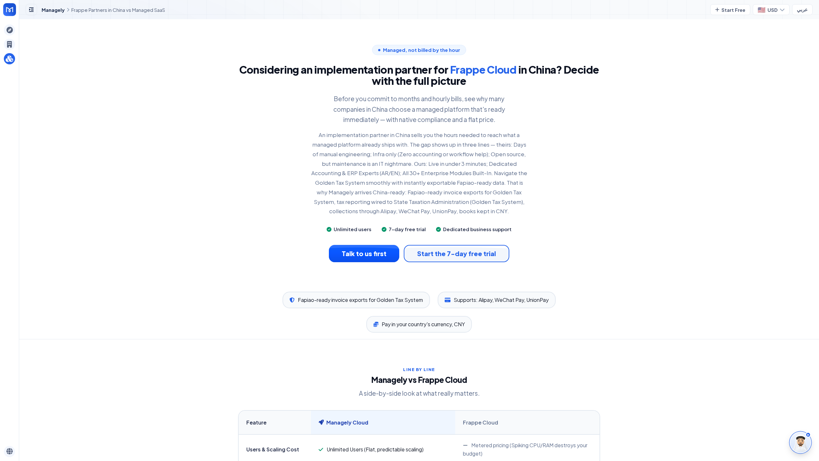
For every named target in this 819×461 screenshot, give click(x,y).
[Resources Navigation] (9, 58)
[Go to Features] (9, 9)
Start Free (733, 10)
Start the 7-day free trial (456, 253)
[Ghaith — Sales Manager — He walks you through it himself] (800, 442)
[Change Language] (9, 451)
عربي (802, 9)
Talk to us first (364, 253)
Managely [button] (53, 9)
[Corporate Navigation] (9, 44)
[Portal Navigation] (9, 30)
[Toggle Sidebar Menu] (31, 9)
